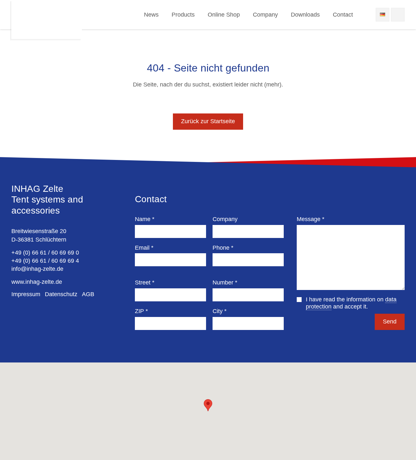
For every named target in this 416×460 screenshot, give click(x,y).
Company (265, 14)
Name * (144, 219)
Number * (225, 282)
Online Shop (224, 14)
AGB (88, 294)
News (151, 14)
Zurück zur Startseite (208, 121)
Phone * (223, 247)
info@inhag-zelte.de (37, 269)
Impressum (25, 294)
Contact (343, 14)
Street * (144, 282)
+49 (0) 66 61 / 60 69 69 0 (45, 252)
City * (220, 311)
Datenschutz (61, 294)
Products (183, 14)
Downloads (305, 14)
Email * (144, 247)
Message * (310, 219)
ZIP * (141, 311)
